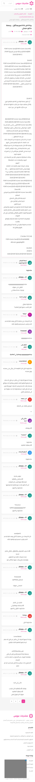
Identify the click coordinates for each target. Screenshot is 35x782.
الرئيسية (30, 14)
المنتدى (27, 9)
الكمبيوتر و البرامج (28, 743)
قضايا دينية (30, 746)
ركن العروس (30, 750)
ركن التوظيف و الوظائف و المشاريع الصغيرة (21, 736)
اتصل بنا (31, 771)
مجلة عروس (17, 9)
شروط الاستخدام (28, 764)
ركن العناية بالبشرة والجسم (26, 17)
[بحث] (3, 3)
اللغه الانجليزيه (29, 732)
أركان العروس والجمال (20, 14)
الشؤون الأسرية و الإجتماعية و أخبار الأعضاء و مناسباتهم (18, 739)
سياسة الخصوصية (28, 767)
